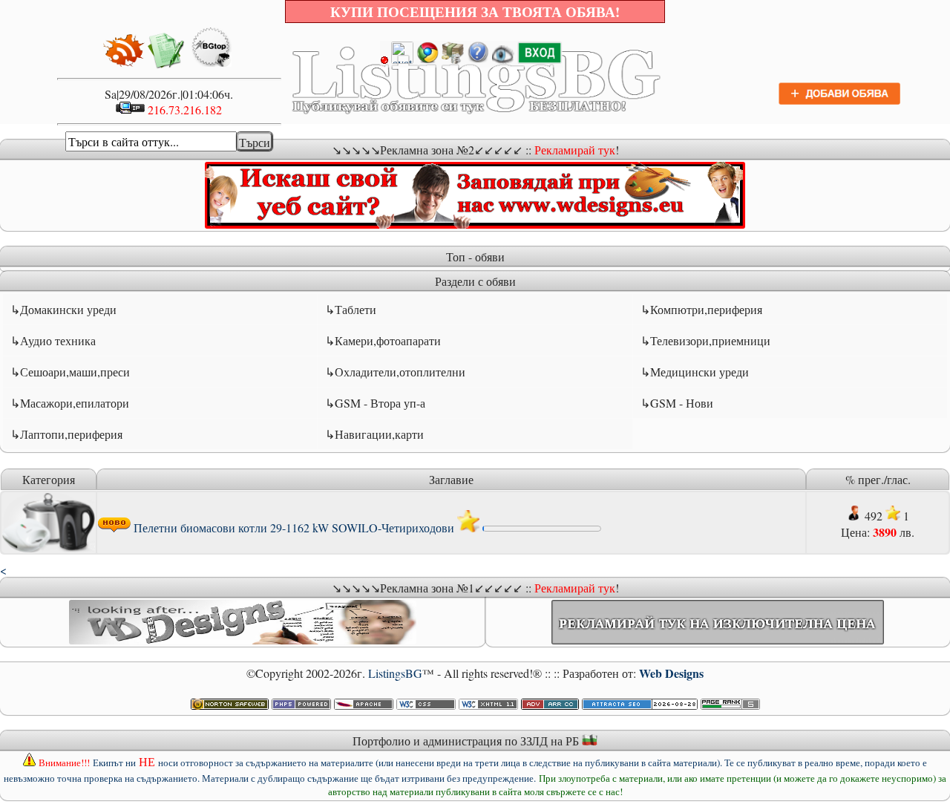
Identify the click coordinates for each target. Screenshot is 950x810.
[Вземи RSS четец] (124, 64)
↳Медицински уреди (695, 371)
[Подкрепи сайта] (453, 59)
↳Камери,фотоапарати (383, 340)
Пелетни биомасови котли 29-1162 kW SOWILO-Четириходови (294, 527)
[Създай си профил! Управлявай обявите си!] (539, 59)
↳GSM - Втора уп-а (375, 403)
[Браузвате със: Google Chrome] (427, 59)
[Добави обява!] (839, 102)
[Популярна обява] (468, 527)
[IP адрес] (130, 109)
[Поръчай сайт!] (166, 64)
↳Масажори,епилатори (69, 403)
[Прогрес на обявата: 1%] (541, 527)
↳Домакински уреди (63, 309)
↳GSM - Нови (677, 403)
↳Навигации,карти (374, 434)
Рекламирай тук (574, 149)
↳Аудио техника (53, 340)
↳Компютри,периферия (701, 309)
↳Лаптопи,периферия (66, 434)
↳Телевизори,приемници (705, 340)
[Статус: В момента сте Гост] (397, 59)
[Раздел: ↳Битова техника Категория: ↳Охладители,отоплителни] (48, 547)
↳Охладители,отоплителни (395, 371)
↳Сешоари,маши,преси (70, 371)
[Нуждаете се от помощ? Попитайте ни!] (478, 59)
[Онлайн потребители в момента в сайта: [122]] (503, 59)
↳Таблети (350, 309)
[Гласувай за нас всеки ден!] (211, 64)
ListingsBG (395, 673)
